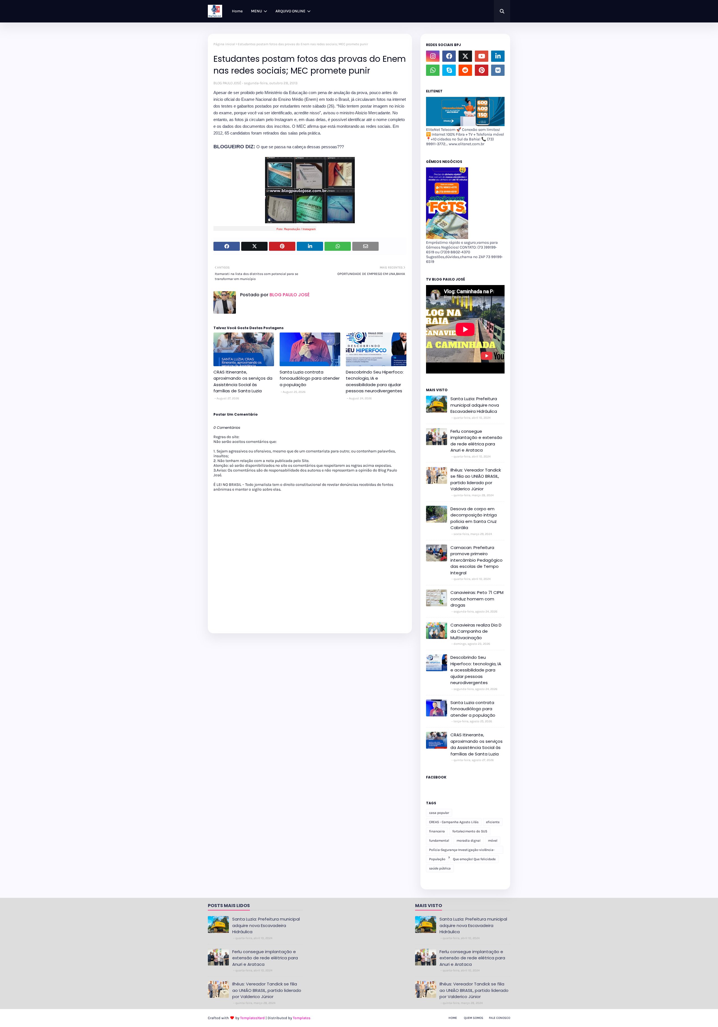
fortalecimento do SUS (469, 831)
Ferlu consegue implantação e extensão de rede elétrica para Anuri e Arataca (476, 440)
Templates (301, 1018)
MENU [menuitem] (256, 11)
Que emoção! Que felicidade (474, 859)
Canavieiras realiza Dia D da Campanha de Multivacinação (475, 631)
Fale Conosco (499, 1018)
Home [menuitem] (237, 11)
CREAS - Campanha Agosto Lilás (453, 822)
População (437, 859)
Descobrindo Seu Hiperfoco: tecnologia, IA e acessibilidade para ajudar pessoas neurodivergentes (375, 381)
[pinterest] (481, 70)
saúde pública (440, 868)
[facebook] (449, 56)
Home (452, 1018)
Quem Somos (473, 1018)
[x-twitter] (465, 56)
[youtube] (481, 56)
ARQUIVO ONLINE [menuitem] (290, 11)
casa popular (439, 813)
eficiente (493, 822)
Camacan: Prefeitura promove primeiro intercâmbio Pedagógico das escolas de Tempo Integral (476, 560)
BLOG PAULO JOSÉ (227, 83)
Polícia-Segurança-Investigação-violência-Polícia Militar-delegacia (461, 851)
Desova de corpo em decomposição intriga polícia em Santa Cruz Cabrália (473, 518)
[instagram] (432, 56)
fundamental (439, 840)
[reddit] (465, 70)
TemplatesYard (252, 1018)
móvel (492, 840)
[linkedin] (498, 56)
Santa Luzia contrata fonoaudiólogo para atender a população (310, 378)
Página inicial (224, 44)
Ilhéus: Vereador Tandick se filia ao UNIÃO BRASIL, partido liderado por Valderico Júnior (475, 479)
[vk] (498, 70)
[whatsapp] (432, 70)
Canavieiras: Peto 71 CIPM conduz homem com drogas (476, 598)
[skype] (449, 70)
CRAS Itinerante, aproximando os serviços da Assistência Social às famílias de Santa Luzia (242, 381)
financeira (437, 831)
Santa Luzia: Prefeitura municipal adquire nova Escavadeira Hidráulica (474, 405)
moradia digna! (468, 840)
